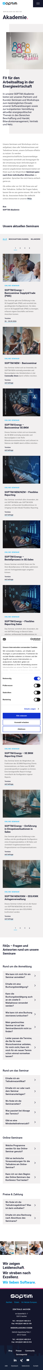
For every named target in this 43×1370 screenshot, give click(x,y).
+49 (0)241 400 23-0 (23, 1321)
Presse (19, 1351)
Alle (5, 239)
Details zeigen (30, 709)
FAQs (29, 198)
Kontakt (35, 1366)
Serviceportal (21, 1354)
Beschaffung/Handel (19, 239)
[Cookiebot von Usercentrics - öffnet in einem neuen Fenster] (30, 639)
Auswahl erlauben (21, 722)
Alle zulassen (21, 716)
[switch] (37, 685)
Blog (10, 1351)
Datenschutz (26, 1366)
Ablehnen (21, 729)
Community (30, 1351)
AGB (6, 1366)
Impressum (14, 1366)
